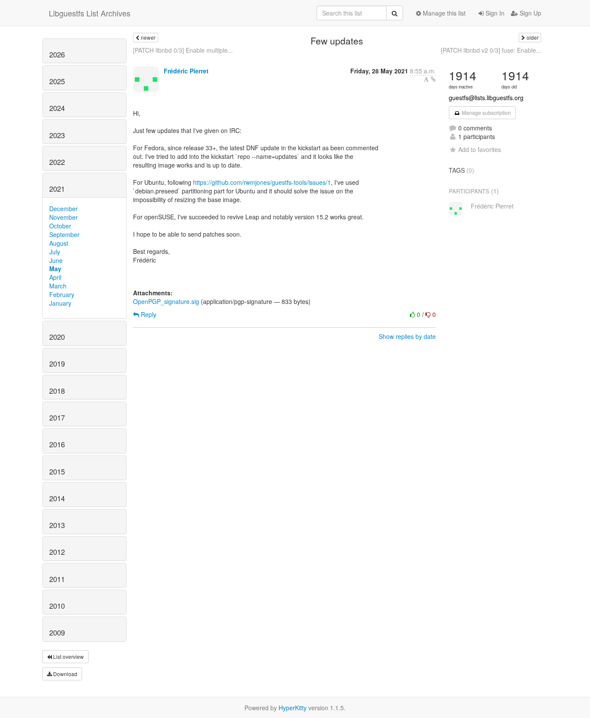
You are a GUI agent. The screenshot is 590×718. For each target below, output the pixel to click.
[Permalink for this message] (433, 79)
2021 (57, 188)
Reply (147, 314)
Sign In (494, 13)
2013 (57, 525)
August (58, 243)
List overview (68, 656)
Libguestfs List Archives (89, 13)
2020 (57, 337)
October (60, 225)
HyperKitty (293, 707)
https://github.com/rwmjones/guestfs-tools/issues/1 (262, 182)
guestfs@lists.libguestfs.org (486, 97)
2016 (57, 444)
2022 (57, 162)
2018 (57, 391)
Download (64, 673)
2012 (57, 552)
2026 (57, 54)
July (54, 251)
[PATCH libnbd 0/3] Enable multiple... (183, 50)
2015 (57, 471)
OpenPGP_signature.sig (166, 301)
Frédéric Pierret (186, 70)
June (56, 260)
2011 (57, 579)
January (60, 303)
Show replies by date (407, 336)
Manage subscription (485, 112)
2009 (57, 632)
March (58, 286)
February (61, 294)
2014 (57, 498)
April (55, 277)
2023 (57, 135)
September (64, 234)
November (63, 217)
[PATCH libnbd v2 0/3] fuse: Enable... (491, 50)
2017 (57, 417)
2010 (57, 606)
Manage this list (443, 13)
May (55, 268)
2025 (57, 81)
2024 (57, 108)
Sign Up (529, 13)
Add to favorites (479, 149)
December (63, 208)
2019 (57, 363)
